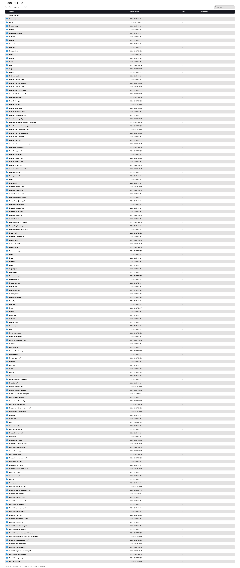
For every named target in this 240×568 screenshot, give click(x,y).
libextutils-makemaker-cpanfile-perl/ (21, 533)
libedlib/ (11, 58)
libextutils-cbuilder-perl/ (17, 497)
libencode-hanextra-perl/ (17, 204)
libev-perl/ (12, 326)
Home (7, 7)
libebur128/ (12, 36)
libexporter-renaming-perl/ (18, 458)
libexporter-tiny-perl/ (16, 465)
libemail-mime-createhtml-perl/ (19, 129)
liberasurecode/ (14, 279)
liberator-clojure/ (14, 283)
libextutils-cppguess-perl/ (17, 508)
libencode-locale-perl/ (16, 215)
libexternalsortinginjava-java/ (18, 468)
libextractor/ (13, 479)
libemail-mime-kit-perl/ (16, 136)
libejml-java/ (13, 69)
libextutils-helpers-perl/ (17, 522)
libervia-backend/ (14, 290)
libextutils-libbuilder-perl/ (17, 529)
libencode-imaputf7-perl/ (17, 208)
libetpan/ (12, 319)
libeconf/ (12, 44)
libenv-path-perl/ (14, 244)
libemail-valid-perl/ (15, 172)
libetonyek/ (12, 315)
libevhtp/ (12, 365)
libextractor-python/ (15, 476)
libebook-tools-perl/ (15, 33)
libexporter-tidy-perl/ (16, 461)
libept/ (11, 265)
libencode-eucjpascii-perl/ (17, 197)
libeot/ (11, 254)
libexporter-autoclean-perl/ (18, 443)
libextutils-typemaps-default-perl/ (20, 551)
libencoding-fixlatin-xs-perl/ (18, 229)
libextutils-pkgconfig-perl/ (17, 543)
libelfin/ (11, 72)
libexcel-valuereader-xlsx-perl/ (19, 393)
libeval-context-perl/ (15, 336)
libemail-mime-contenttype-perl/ (19, 126)
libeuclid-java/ (13, 322)
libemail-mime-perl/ (15, 140)
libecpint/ (12, 47)
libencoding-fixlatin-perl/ (17, 226)
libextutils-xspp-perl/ (16, 558)
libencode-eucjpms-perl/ (17, 201)
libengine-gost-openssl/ (17, 236)
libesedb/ (12, 301)
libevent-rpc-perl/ (15, 358)
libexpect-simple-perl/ (16, 429)
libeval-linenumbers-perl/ (17, 340)
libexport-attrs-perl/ (15, 440)
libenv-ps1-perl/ (14, 247)
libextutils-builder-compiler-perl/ (20, 490)
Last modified (134, 11)
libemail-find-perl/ (15, 104)
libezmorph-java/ (14, 561)
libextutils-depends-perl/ (17, 511)
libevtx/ (11, 372)
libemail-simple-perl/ (16, 158)
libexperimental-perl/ (16, 433)
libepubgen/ (13, 269)
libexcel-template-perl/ (16, 386)
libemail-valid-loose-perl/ (17, 169)
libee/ (11, 61)
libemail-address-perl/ (16, 86)
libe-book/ (12, 19)
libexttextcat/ (13, 483)
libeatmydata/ (13, 26)
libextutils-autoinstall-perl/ (18, 486)
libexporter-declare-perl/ (17, 447)
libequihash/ (13, 272)
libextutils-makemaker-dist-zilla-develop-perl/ (24, 536)
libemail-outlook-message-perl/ (19, 144)
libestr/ (11, 311)
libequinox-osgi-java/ (16, 276)
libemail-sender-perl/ (16, 154)
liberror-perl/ (13, 286)
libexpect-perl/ (14, 426)
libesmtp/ (12, 304)
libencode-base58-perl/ (16, 190)
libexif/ (11, 422)
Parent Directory (14, 15)
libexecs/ (12, 415)
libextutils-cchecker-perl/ (17, 501)
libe (25, 7)
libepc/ (11, 258)
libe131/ (11, 22)
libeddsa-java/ (13, 51)
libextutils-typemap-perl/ (17, 547)
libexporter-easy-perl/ (16, 451)
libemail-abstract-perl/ (16, 79)
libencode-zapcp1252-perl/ (18, 222)
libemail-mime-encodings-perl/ (19, 133)
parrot (12, 7)
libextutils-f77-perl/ (15, 515)
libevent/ (12, 361)
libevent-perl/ (13, 354)
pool (16, 7)
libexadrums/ (13, 383)
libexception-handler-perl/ (17, 411)
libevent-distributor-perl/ (17, 351)
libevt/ (11, 368)
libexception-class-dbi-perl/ (18, 401)
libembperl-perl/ (14, 176)
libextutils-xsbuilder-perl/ (17, 554)
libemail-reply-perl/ (15, 151)
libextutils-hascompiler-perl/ (18, 518)
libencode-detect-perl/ (16, 194)
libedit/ (11, 54)
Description (204, 11)
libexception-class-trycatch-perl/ (20, 408)
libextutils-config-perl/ (16, 504)
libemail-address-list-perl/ (17, 83)
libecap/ (11, 40)
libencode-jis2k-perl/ (16, 211)
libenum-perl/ (13, 240)
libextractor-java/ (14, 472)
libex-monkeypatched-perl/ (18, 379)
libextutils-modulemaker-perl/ (19, 540)
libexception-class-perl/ (17, 404)
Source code (41, 566)
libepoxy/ (12, 261)
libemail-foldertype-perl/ (17, 111)
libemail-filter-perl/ (15, 101)
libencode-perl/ (14, 219)
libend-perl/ (13, 233)
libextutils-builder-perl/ (16, 493)
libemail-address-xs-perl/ (17, 90)
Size (183, 11)
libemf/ (11, 179)
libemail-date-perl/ (15, 97)
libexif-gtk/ (12, 418)
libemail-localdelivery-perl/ (18, 115)
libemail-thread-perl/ (16, 165)
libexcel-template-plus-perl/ (18, 390)
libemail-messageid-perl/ (17, 119)
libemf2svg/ (13, 183)
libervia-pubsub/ (14, 294)
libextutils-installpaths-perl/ (18, 526)
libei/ (10, 65)
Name (11, 11)
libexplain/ (12, 436)
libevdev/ (12, 344)
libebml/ (11, 29)
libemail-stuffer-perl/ (16, 161)
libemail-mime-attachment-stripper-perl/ (22, 122)
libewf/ (11, 376)
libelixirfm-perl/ (14, 76)
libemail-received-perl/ (16, 147)
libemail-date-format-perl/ (17, 94)
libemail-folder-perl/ (15, 108)
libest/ (11, 308)
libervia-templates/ (15, 297)
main (21, 7)
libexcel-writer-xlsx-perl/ (17, 397)
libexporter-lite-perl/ (15, 454)
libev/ (10, 329)
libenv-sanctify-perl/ (15, 251)
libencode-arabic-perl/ (16, 186)
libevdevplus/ (13, 347)
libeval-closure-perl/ (15, 333)
